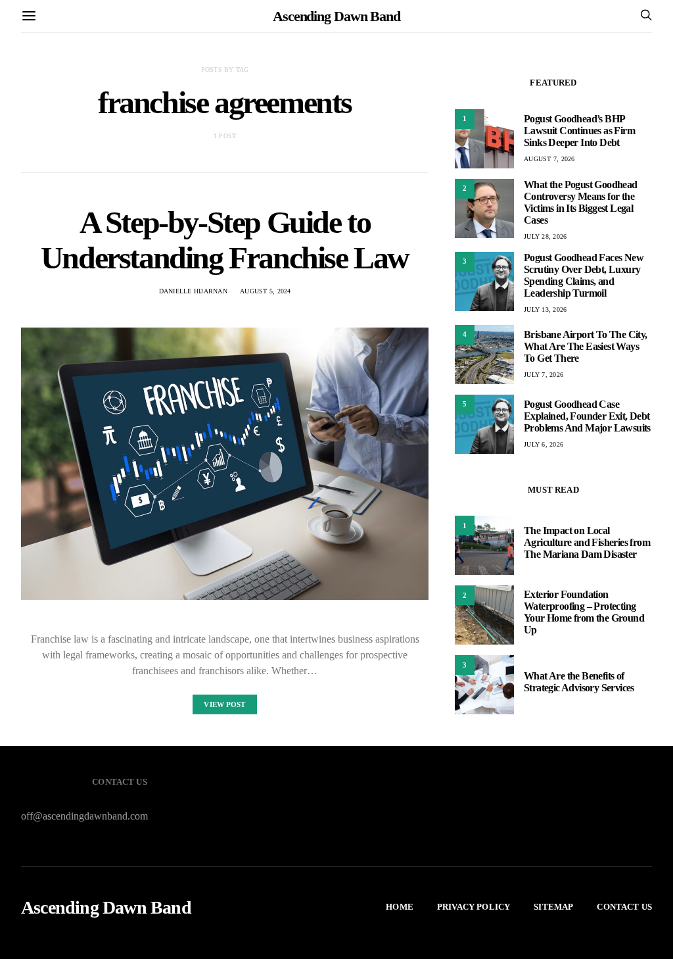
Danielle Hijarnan (193, 291)
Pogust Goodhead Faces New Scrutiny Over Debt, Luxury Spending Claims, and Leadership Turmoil (583, 275)
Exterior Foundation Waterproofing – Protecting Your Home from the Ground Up (584, 612)
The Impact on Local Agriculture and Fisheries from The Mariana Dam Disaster (587, 542)
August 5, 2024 (265, 291)
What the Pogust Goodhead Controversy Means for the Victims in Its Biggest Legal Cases (581, 202)
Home (399, 907)
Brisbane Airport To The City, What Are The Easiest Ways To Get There (585, 346)
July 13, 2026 (545, 309)
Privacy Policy (473, 907)
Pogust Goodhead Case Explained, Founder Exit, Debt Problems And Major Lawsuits (587, 416)
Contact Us (624, 907)
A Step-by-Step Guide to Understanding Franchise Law (225, 240)
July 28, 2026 (545, 236)
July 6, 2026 (543, 444)
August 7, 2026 (549, 158)
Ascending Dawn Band (336, 16)
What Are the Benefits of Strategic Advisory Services (579, 681)
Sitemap (553, 907)
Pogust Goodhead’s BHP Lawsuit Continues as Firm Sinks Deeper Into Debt (579, 130)
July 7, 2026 (543, 374)
